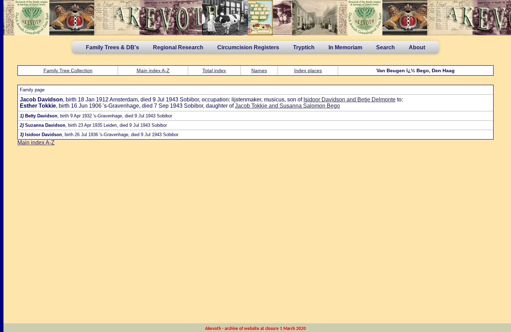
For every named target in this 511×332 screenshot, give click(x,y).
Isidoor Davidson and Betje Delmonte (349, 99)
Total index (214, 70)
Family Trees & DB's (112, 47)
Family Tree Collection (67, 70)
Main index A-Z (153, 70)
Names (259, 70)
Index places (308, 70)
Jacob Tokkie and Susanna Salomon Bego (287, 106)
